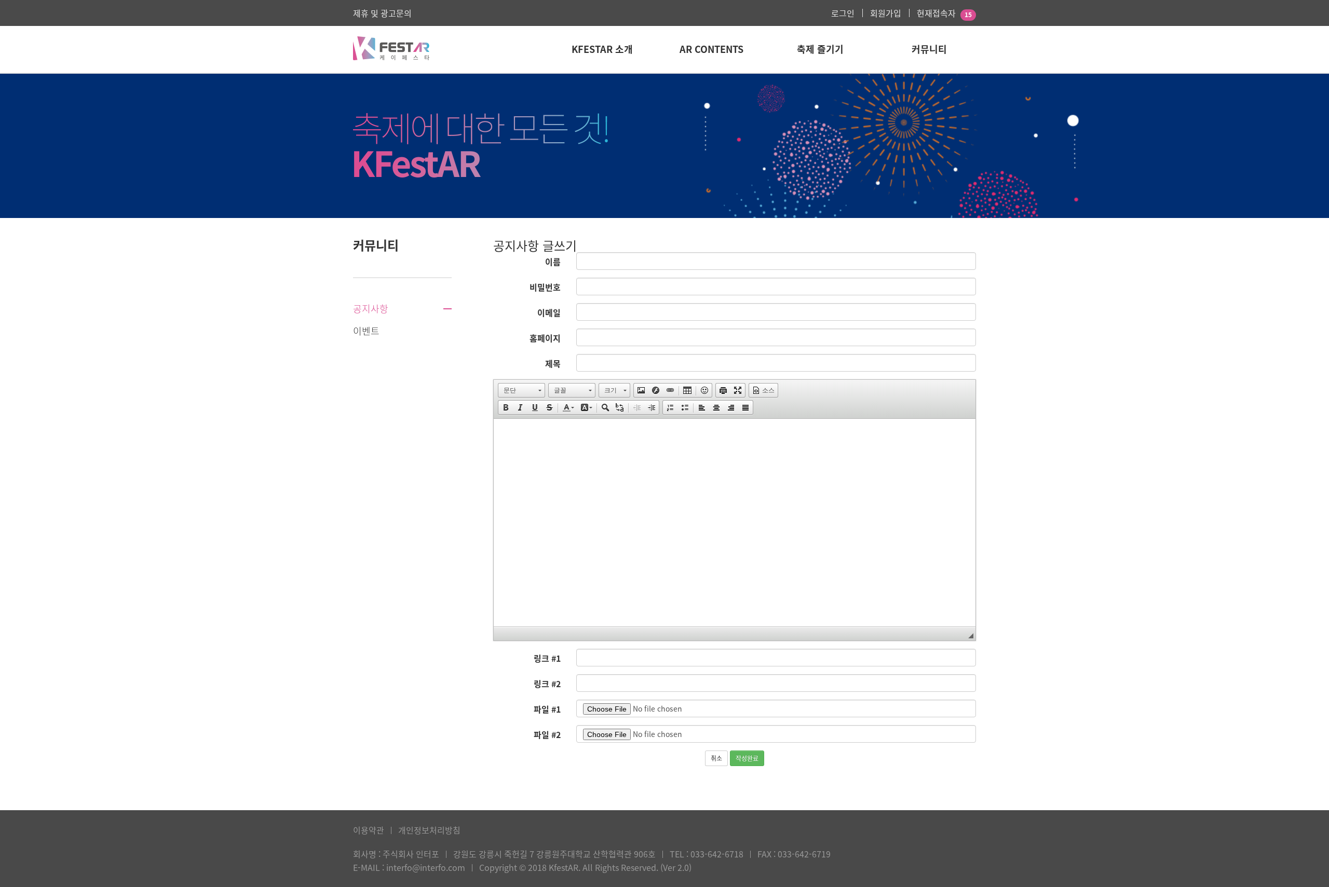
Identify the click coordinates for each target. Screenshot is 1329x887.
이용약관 (368, 830)
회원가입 (885, 13)
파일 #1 (547, 709)
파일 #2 (547, 734)
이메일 (549, 312)
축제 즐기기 (820, 49)
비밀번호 (545, 287)
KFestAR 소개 (602, 49)
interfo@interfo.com (425, 867)
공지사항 (370, 308)
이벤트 (366, 331)
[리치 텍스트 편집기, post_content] (734, 522)
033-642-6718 (716, 854)
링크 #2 (547, 683)
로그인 (843, 13)
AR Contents (711, 49)
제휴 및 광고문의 (382, 13)
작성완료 (747, 758)
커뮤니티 (929, 49)
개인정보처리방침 (429, 830)
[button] (521, 390)
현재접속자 (936, 13)
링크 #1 (547, 658)
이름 (553, 261)
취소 (716, 758)
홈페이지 (545, 338)
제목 (553, 363)
